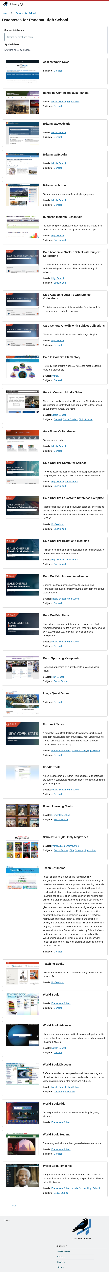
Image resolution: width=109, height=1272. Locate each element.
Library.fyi (16, 4)
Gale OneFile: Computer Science (64, 462)
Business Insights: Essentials (62, 216)
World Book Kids (54, 1103)
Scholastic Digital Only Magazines (65, 837)
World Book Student (56, 1134)
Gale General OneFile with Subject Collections (74, 325)
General (58, 71)
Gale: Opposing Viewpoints (61, 658)
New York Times (53, 724)
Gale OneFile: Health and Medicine (66, 540)
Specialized (60, 240)
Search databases (14, 30)
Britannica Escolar (55, 154)
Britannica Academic (56, 123)
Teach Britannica (54, 867)
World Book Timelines (57, 1165)
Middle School (58, 101)
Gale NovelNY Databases (59, 431)
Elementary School (61, 750)
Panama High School (25, 13)
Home (5, 13)
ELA (81, 419)
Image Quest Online (56, 693)
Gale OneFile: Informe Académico (65, 576)
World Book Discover (57, 1064)
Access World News (56, 61)
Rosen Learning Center (58, 806)
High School (73, 101)
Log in (13, 1206)
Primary (55, 376)
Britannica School (55, 185)
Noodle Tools (51, 767)
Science (88, 419)
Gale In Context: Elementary (61, 357)
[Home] (81, 1229)
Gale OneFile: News (56, 615)
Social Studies (70, 419)
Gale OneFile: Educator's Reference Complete (73, 498)
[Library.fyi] (5, 4)
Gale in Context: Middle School (63, 392)
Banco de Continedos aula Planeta (66, 92)
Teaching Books (53, 963)
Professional (71, 481)
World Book (51, 994)
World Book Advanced (57, 1025)
